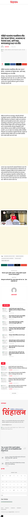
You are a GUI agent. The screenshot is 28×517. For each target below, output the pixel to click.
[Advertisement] (14, 20)
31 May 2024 (13, 47)
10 (2, 484)
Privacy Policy (3, 509)
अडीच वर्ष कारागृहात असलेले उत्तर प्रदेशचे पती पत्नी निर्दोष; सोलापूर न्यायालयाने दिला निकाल (17, 340)
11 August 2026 (15, 383)
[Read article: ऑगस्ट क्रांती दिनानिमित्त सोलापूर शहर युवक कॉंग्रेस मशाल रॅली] (5, 347)
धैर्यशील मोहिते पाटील (5, 260)
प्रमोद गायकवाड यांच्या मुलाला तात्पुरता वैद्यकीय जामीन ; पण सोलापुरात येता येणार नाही (17, 316)
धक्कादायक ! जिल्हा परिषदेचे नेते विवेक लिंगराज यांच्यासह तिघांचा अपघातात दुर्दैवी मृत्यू (15, 463)
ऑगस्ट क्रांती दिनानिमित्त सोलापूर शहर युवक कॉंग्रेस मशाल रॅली (16, 346)
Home (2, 508)
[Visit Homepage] (14, 2)
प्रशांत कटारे (7, 47)
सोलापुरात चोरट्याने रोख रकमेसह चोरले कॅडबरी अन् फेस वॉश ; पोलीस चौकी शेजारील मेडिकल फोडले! (17, 329)
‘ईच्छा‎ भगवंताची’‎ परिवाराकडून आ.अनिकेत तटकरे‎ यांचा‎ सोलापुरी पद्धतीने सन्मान (16, 322)
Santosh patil (18, 258)
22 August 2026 (15, 375)
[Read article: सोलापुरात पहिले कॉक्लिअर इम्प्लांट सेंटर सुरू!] (5, 336)
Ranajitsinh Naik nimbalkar (7, 258)
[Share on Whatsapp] (7, 64)
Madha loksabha (19, 256)
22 (21, 487)
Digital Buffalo (11, 512)
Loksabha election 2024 (9, 256)
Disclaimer (19, 508)
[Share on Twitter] (18, 64)
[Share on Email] (24, 64)
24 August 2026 (15, 370)
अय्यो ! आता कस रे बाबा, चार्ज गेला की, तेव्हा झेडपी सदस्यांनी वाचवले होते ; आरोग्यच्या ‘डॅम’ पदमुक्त (17, 353)
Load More (14, 393)
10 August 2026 (15, 389)
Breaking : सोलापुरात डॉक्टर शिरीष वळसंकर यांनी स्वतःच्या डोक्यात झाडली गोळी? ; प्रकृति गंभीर (15, 457)
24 (2, 490)
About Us (7, 508)
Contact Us (13, 508)
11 (6, 484)
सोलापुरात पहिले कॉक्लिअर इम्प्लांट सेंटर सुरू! (17, 335)
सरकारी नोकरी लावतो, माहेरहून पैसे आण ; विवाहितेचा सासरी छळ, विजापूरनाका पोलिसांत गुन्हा (17, 310)
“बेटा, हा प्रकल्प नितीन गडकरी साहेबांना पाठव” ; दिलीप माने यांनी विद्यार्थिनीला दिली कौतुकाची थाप (11, 449)
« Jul (2, 495)
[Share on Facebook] (13, 64)
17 (2, 487)
